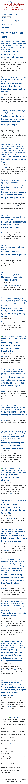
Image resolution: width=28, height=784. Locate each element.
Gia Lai (3, 97)
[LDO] (14, 45)
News (4, 17)
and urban (16, 134)
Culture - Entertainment (9, 21)
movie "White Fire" (10, 518)
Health (4, 24)
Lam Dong (4, 356)
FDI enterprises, (13, 205)
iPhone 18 (10, 706)
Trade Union (9, 627)
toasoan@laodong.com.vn (12, 744)
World (10, 24)
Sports (16, 14)
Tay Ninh (3, 233)
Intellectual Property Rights (9, 670)
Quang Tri (4, 167)
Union (9, 17)
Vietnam (3, 454)
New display (5, 27)
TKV (17, 63)
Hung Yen (4, 588)
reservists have (14, 285)
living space (7, 550)
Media (10, 14)
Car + (15, 24)
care (11, 493)
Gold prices (4, 322)
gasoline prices (18, 262)
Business (22, 14)
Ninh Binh (4, 420)
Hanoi (3, 391)
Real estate (21, 21)
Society (4, 14)
